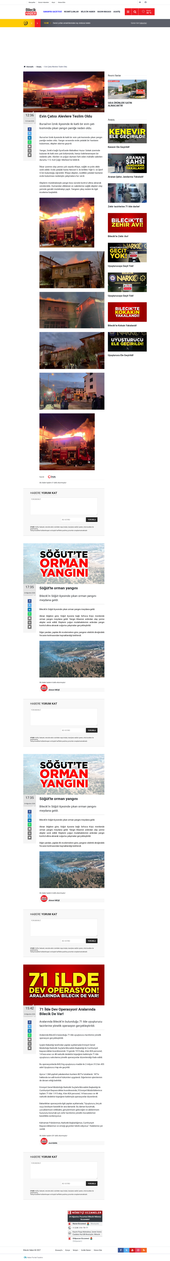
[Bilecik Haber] (31, 11)
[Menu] (128, 12)
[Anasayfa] (24, 2)
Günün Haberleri (43, 2)
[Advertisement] (85, 44)
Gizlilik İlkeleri (86, 1250)
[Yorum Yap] (29, 155)
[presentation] (31, 23)
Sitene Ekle (61, 2)
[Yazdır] (29, 151)
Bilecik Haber (88, 11)
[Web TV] (140, 2)
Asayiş (116, 11)
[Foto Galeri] (145, 2)
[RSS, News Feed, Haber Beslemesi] (144, 1250)
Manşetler (32, 2)
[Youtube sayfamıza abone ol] (132, 1250)
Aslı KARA (53, 1143)
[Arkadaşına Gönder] (29, 146)
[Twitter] (29, 133)
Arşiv (53, 2)
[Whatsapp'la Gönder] (29, 142)
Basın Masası (104, 11)
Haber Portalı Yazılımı (35, 1257)
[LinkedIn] (29, 138)
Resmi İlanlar (71, 11)
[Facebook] (29, 129)
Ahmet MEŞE (54, 690)
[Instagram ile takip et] (138, 1250)
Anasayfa (29, 67)
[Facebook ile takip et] (121, 1250)
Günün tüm (139, 23)
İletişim (75, 1250)
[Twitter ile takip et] (126, 1250)
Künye (67, 1250)
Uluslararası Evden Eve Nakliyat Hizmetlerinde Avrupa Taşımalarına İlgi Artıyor (84, 23)
